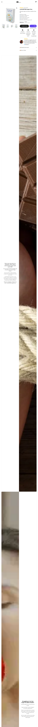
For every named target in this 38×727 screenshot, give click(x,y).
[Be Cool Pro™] (18, 2)
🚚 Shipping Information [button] (24, 47)
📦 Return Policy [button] (23, 50)
